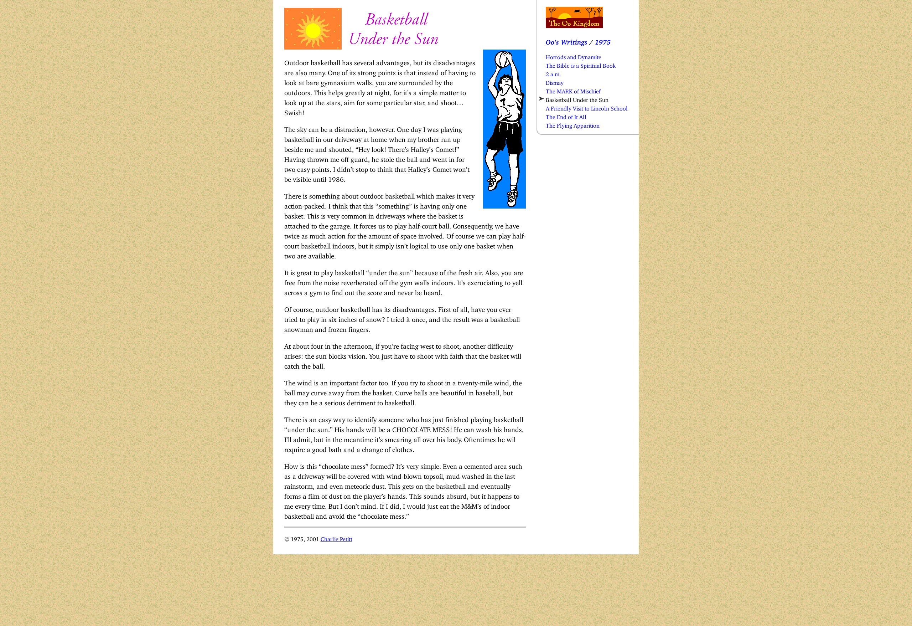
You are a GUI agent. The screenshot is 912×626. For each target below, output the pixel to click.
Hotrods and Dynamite (573, 55)
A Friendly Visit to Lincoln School (587, 107)
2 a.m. (553, 73)
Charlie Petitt (336, 537)
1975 (603, 40)
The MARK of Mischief (573, 90)
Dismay (555, 81)
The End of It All (566, 115)
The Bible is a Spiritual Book (581, 64)
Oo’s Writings (566, 40)
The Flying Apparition (573, 124)
